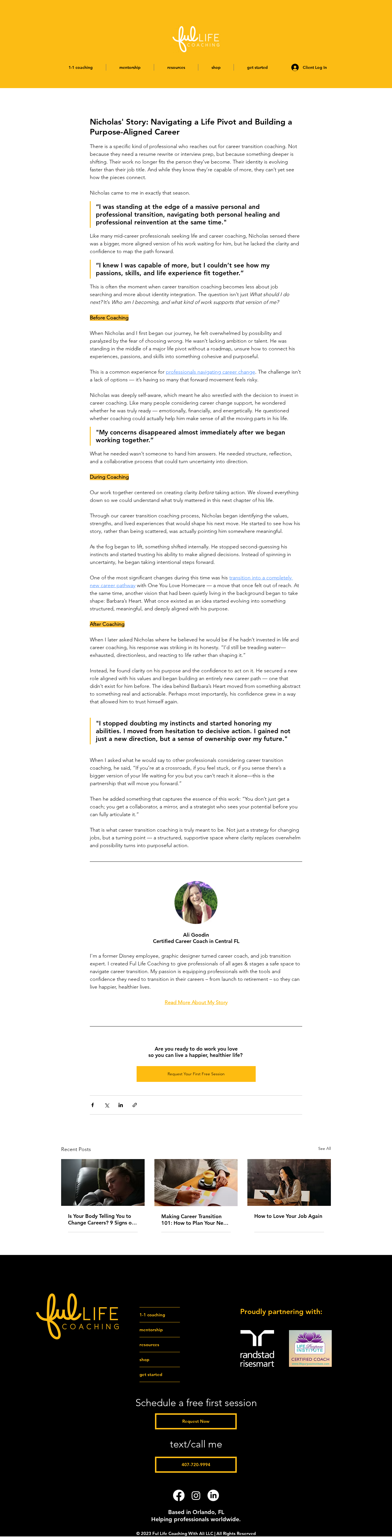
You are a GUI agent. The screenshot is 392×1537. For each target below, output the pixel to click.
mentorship (151, 1329)
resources (149, 1344)
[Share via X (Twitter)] (106, 1105)
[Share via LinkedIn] (120, 1105)
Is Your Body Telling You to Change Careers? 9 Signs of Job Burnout (100, 1219)
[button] (80, 67)
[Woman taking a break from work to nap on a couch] (103, 1182)
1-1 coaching (152, 1314)
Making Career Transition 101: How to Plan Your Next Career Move (194, 1219)
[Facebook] (179, 1495)
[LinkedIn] (213, 1495)
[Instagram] (196, 1495)
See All (324, 1148)
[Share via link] (134, 1105)
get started (150, 1374)
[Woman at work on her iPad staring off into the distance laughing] (289, 1182)
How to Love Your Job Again (288, 1216)
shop (144, 1359)
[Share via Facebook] (92, 1105)
